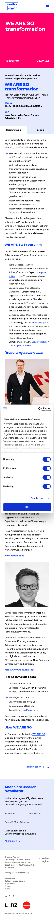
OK (27, 507)
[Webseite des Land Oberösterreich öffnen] (26, 905)
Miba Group (38, 322)
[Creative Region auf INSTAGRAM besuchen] (9, 896)
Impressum (10, 883)
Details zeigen (38, 498)
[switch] (46, 468)
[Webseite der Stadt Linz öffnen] (11, 905)
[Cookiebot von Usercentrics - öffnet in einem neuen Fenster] (38, 409)
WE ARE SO (38, 734)
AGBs (7, 889)
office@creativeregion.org (17, 873)
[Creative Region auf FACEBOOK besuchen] (13, 896)
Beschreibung (13, 130)
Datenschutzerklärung (15, 881)
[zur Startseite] (11, 6)
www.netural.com (14, 555)
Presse (8, 886)
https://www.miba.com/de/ (19, 669)
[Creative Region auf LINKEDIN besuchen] (5, 896)
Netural (31, 295)
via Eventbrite (30, 710)
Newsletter (10, 878)
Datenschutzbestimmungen (20, 833)
